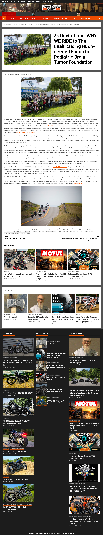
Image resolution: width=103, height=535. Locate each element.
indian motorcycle (70, 229)
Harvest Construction (50, 229)
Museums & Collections (33, 314)
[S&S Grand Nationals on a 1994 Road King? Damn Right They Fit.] (41, 401)
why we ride (27, 233)
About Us (16, 1)
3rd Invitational (54, 126)
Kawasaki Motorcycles (81, 229)
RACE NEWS (35, 18)
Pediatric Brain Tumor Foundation (25, 132)
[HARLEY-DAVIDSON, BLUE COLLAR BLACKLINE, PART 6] (18, 493)
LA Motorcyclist (7, 231)
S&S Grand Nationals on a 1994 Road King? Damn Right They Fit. (56, 402)
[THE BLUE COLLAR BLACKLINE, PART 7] (18, 465)
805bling (12, 228)
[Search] (100, 18)
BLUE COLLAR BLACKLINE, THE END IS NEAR (18, 393)
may (40, 231)
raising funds (7, 233)
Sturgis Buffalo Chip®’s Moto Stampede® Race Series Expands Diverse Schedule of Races (78, 239)
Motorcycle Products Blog (10, 314)
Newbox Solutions (70, 231)
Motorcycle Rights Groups (75, 483)
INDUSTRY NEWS (23, 18)
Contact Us (23, 1)
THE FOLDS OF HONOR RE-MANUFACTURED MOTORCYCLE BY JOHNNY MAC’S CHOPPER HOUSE (17, 362)
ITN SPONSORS (12, 18)
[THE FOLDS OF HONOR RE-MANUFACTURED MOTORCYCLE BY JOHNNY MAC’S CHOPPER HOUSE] (18, 347)
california (54, 228)
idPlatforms (59, 229)
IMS (64, 229)
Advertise (38, 1)
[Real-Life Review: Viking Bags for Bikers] (41, 378)
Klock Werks (90, 229)
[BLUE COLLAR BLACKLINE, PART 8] (18, 438)
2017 (8, 228)
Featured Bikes (13, 357)
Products (45, 18)
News (45, 271)
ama (29, 228)
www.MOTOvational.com (60, 167)
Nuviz (77, 231)
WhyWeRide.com (77, 183)
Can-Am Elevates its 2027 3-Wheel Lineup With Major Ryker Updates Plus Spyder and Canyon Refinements (84, 393)
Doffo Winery (70, 228)
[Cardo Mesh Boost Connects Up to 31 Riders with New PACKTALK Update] (63, 303)
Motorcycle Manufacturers (75, 388)
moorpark (44, 231)
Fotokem (15, 229)
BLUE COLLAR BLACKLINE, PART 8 (14, 451)
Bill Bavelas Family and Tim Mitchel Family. (40, 228)
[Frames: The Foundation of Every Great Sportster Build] (41, 389)
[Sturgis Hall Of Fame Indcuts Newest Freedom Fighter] (39, 303)
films (94, 228)
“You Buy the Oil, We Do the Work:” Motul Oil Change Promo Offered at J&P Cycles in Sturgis (51, 276)
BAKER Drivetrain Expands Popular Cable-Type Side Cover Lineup (56, 367)
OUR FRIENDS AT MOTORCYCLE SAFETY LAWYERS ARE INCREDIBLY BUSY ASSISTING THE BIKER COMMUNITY (84, 488)
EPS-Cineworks (81, 228)
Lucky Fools (27, 231)
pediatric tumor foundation (86, 231)
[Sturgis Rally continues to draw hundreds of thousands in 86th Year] (19, 259)
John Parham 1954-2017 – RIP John (14, 237)
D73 (65, 228)
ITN (56, 67)
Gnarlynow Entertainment (24, 229)
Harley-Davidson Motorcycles (37, 229)
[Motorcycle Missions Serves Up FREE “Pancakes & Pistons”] (83, 259)
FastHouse (89, 228)
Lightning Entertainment (18, 231)
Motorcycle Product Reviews (17, 448)
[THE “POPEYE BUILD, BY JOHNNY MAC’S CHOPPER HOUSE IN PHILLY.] (18, 407)
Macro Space (35, 231)
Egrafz (75, 228)
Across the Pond (47, 1)
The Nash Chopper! (10, 317)
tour (22, 233)
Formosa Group (7, 229)
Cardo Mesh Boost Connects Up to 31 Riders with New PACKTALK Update (32, 14)
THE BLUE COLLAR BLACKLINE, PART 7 (16, 479)
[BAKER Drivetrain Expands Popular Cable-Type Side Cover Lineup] (41, 366)
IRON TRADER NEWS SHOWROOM (81, 18)
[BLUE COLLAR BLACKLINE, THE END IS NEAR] (18, 379)
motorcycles (62, 231)
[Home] (4, 18)
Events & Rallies (7, 271)
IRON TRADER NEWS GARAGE (61, 18)
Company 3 (59, 228)
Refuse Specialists (15, 233)
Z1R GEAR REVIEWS (28, 504)
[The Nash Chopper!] (15, 303)
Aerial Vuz (17, 228)
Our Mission (31, 1)
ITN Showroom (6, 357)
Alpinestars (24, 228)
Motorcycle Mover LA (53, 231)
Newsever (63, 533)
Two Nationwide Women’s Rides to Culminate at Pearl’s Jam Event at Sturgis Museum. (83, 521)
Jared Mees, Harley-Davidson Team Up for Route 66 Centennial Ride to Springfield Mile (87, 319)
